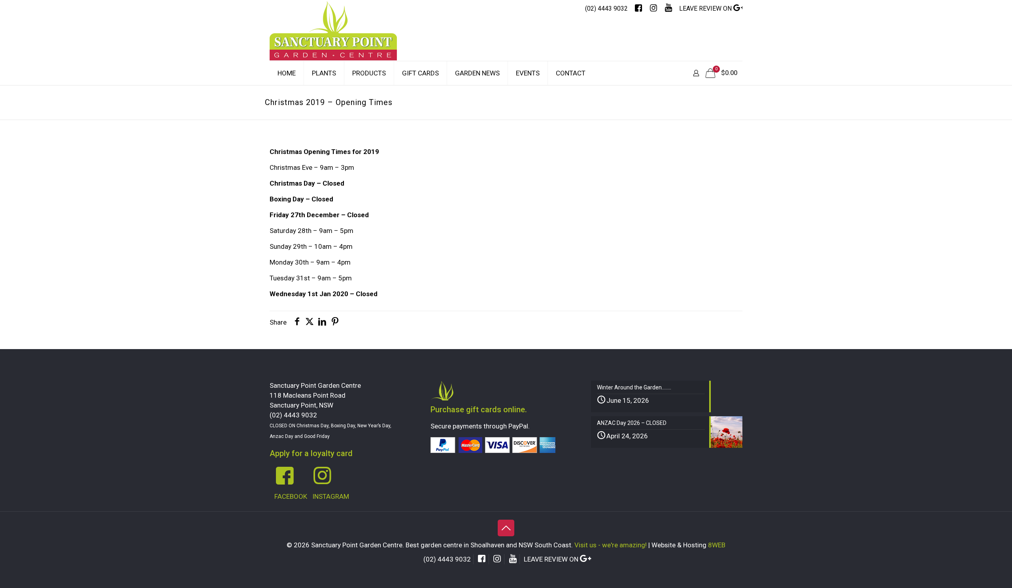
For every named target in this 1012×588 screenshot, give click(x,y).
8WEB (716, 545)
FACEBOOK (290, 496)
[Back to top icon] (506, 528)
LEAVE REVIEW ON (706, 8)
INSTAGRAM (330, 496)
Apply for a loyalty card (311, 453)
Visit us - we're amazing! (610, 545)
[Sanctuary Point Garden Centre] (333, 39)
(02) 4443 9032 (606, 8)
